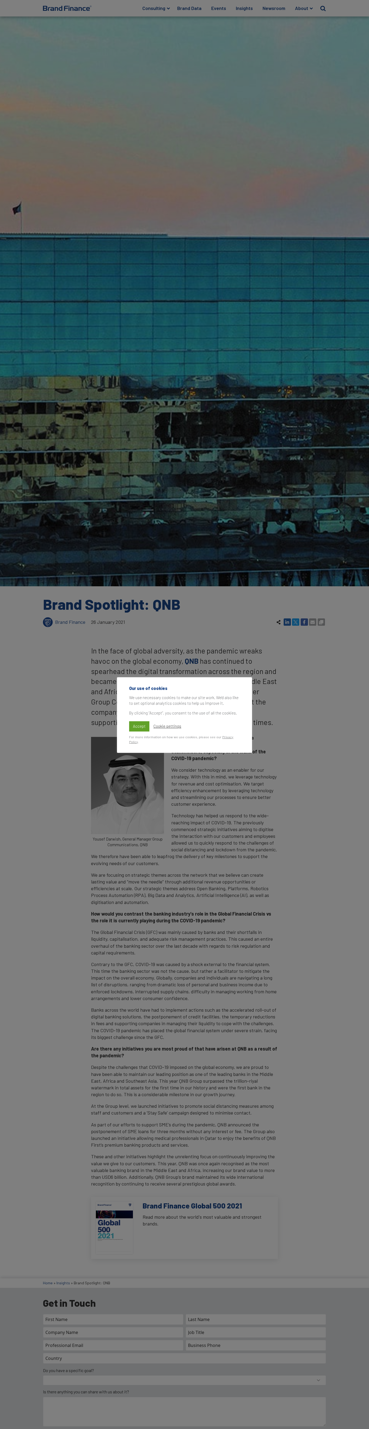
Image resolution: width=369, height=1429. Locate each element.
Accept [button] (139, 726)
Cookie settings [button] (167, 726)
